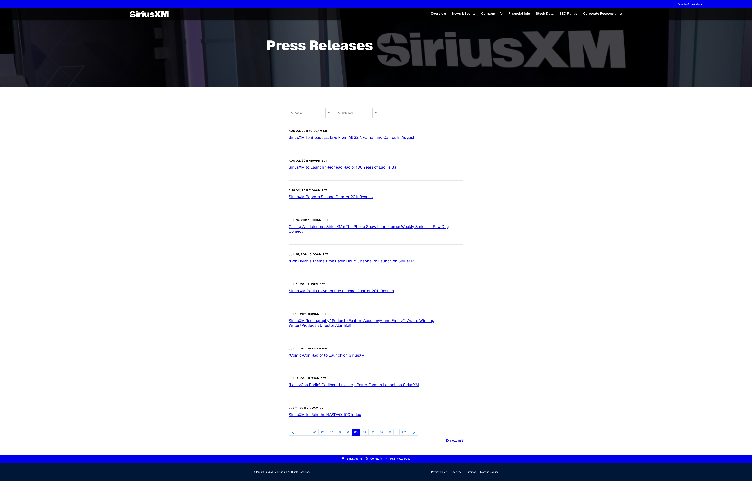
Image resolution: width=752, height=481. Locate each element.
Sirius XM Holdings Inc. (274, 472)
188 (314, 432)
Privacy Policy (439, 472)
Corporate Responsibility (603, 13)
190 (331, 432)
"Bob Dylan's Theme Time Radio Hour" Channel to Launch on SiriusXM (351, 261)
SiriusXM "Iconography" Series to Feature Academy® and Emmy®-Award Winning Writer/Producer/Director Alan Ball (361, 323)
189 (323, 432)
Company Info (492, 13)
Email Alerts (354, 458)
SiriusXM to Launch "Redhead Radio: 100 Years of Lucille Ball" (344, 167)
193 (356, 432)
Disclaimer (457, 472)
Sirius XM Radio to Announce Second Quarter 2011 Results (341, 290)
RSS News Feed (400, 458)
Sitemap (471, 472)
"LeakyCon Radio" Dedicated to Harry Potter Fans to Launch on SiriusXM (354, 384)
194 (364, 432)
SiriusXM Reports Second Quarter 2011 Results (331, 196)
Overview (438, 13)
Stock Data (545, 13)
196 (381, 432)
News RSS (454, 440)
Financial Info (519, 13)
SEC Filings (568, 13)
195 (373, 432)
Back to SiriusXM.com (690, 4)
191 (340, 432)
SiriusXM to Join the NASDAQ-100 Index (325, 414)
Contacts (376, 458)
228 (404, 432)
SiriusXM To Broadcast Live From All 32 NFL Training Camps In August (351, 137)
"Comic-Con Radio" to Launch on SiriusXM (327, 355)
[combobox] (310, 113)
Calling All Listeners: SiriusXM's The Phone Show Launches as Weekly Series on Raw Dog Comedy (369, 229)
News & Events (463, 13)
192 (348, 432)
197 (390, 432)
